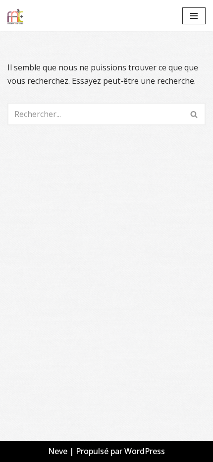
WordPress (144, 451)
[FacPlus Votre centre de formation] (15, 15)
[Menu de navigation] (194, 15)
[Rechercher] (194, 114)
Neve (57, 451)
